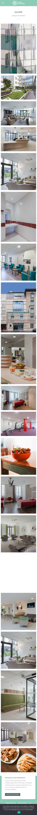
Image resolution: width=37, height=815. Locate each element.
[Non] (35, 810)
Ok (19, 812)
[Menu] (2, 3)
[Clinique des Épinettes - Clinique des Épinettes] (18, 3)
